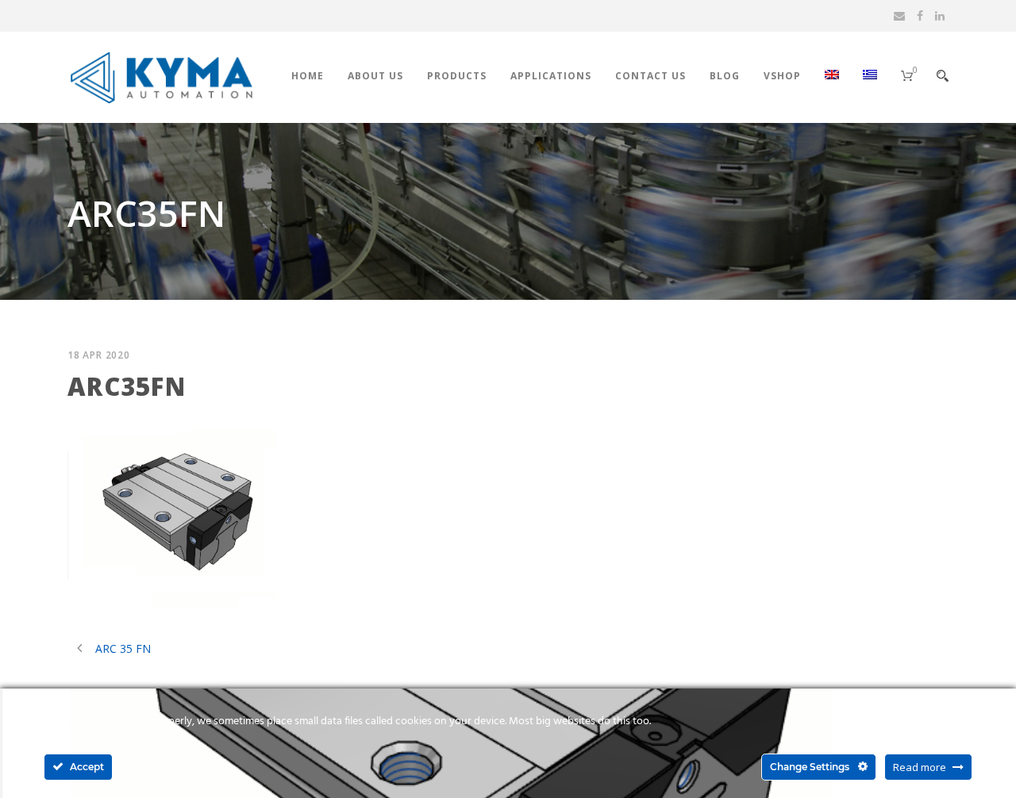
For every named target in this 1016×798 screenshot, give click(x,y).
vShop (782, 75)
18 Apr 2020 (98, 355)
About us (375, 75)
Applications (550, 75)
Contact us (650, 75)
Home (307, 75)
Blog (725, 75)
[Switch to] (820, 94)
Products (457, 75)
